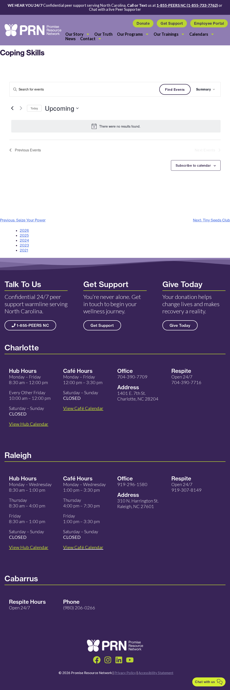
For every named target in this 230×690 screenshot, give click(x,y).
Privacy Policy (125, 673)
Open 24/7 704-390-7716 (186, 379)
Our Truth (103, 34)
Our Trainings (166, 34)
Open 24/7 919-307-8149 (186, 487)
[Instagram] (108, 660)
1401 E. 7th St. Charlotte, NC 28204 (137, 395)
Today (34, 108)
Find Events (175, 89)
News (70, 38)
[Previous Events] (12, 108)
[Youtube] (130, 660)
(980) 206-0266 (79, 607)
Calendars (198, 34)
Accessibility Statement (155, 673)
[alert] (116, 126)
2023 (24, 245)
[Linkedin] (119, 660)
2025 (24, 235)
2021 (24, 250)
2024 (24, 240)
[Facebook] (97, 660)
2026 (24, 230)
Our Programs (130, 34)
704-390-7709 (132, 376)
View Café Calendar (83, 547)
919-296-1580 (132, 484)
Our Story (74, 34)
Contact (87, 38)
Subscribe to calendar (193, 166)
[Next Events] (21, 108)
